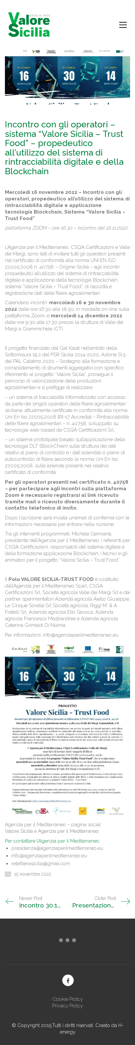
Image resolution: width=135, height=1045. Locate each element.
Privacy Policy (67, 1006)
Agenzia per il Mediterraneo (69, 831)
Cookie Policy (67, 999)
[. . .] (67, 941)
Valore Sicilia (19, 831)
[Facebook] (68, 980)
